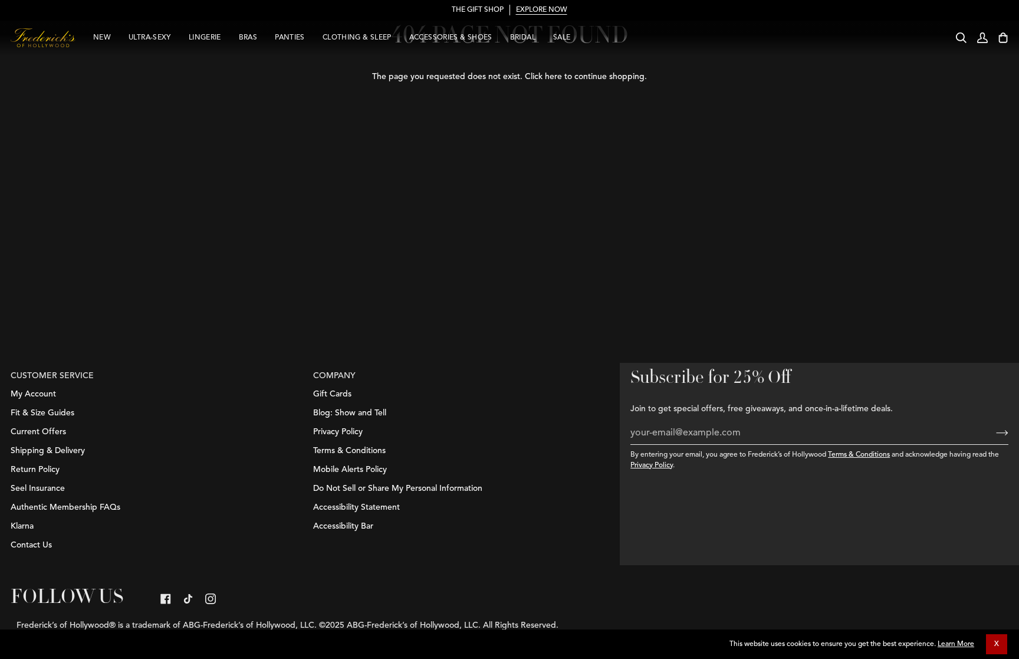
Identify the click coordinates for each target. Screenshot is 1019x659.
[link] (165, 599)
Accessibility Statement (356, 507)
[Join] (992, 433)
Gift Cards (332, 394)
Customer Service (52, 376)
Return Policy (35, 469)
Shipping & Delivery (48, 451)
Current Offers (38, 432)
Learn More (956, 644)
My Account (33, 394)
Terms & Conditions (859, 454)
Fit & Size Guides (42, 413)
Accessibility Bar (343, 526)
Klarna (22, 526)
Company (334, 376)
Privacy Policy (651, 465)
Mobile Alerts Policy (350, 469)
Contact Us (31, 545)
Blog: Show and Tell (349, 413)
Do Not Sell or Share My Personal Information (397, 488)
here (553, 77)
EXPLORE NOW (541, 10)
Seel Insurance (38, 488)
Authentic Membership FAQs (65, 507)
